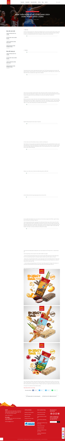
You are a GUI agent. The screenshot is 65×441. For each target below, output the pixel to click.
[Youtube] (58, 414)
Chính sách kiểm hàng (41, 414)
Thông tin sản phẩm (40, 427)
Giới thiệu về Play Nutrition (29, 412)
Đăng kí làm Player (28, 414)
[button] (35, 390)
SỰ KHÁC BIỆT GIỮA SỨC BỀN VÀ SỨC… (11, 38)
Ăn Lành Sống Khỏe (34, 11)
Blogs (27, 11)
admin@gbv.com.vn (10, 421)
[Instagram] (54, 414)
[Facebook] (51, 414)
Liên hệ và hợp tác (28, 420)
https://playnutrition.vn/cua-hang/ (29, 387)
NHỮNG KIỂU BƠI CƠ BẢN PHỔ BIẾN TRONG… (10, 46)
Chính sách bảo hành (41, 425)
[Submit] (58, 422)
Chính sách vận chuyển (41, 412)
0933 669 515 (10, 419)
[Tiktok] (56, 414)
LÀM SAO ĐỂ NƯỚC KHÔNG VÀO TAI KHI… (11, 42)
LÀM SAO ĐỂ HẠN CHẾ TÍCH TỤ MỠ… (11, 34)
